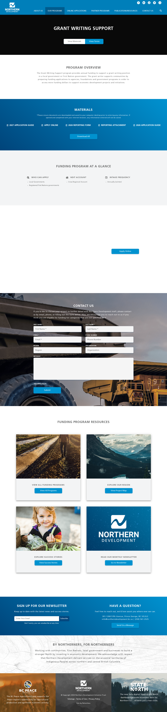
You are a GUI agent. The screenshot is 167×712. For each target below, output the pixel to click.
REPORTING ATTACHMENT (113, 125)
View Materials (74, 41)
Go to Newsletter (118, 563)
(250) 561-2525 (142, 619)
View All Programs (48, 491)
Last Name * (90, 324)
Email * (36, 335)
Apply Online (51, 125)
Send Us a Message (125, 625)
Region (36, 346)
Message (36, 356)
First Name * (38, 324)
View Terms (94, 41)
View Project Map (119, 491)
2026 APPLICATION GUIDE (148, 125)
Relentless (86, 703)
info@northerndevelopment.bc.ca (117, 619)
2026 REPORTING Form (79, 125)
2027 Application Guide (21, 125)
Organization (90, 346)
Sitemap (71, 699)
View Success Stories (48, 563)
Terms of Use (81, 699)
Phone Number (91, 335)
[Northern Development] (12, 7)
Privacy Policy (94, 699)
